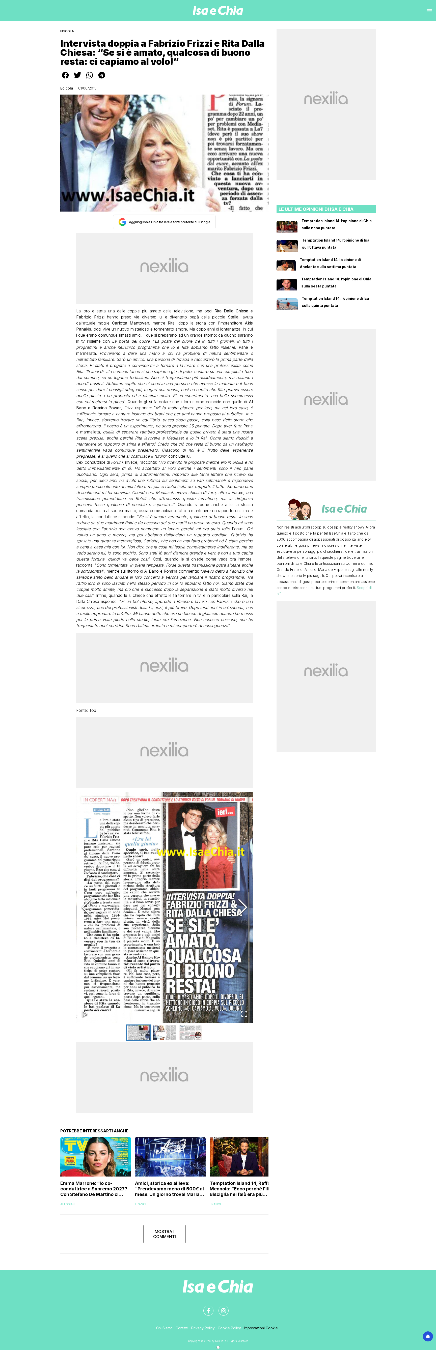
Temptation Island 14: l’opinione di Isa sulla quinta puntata (335, 302)
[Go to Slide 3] (190, 1032)
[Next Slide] (243, 907)
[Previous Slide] (86, 907)
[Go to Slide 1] (138, 1032)
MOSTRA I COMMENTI (164, 1234)
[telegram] (102, 78)
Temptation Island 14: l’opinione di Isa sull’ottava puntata (335, 243)
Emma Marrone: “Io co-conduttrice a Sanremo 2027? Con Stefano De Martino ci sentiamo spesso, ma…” (93, 1189)
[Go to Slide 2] (164, 1032)
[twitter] (77, 78)
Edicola (67, 31)
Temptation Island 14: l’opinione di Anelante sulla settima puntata (330, 263)
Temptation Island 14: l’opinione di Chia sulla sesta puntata (336, 282)
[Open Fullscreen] (244, 1014)
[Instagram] (221, 1308)
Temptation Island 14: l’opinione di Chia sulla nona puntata (337, 224)
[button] (164, 907)
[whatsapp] (90, 78)
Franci (140, 1204)
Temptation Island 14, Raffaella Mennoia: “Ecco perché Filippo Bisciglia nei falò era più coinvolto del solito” (244, 1189)
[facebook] (65, 78)
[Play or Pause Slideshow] (84, 1014)
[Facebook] (205, 1308)
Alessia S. (68, 1204)
